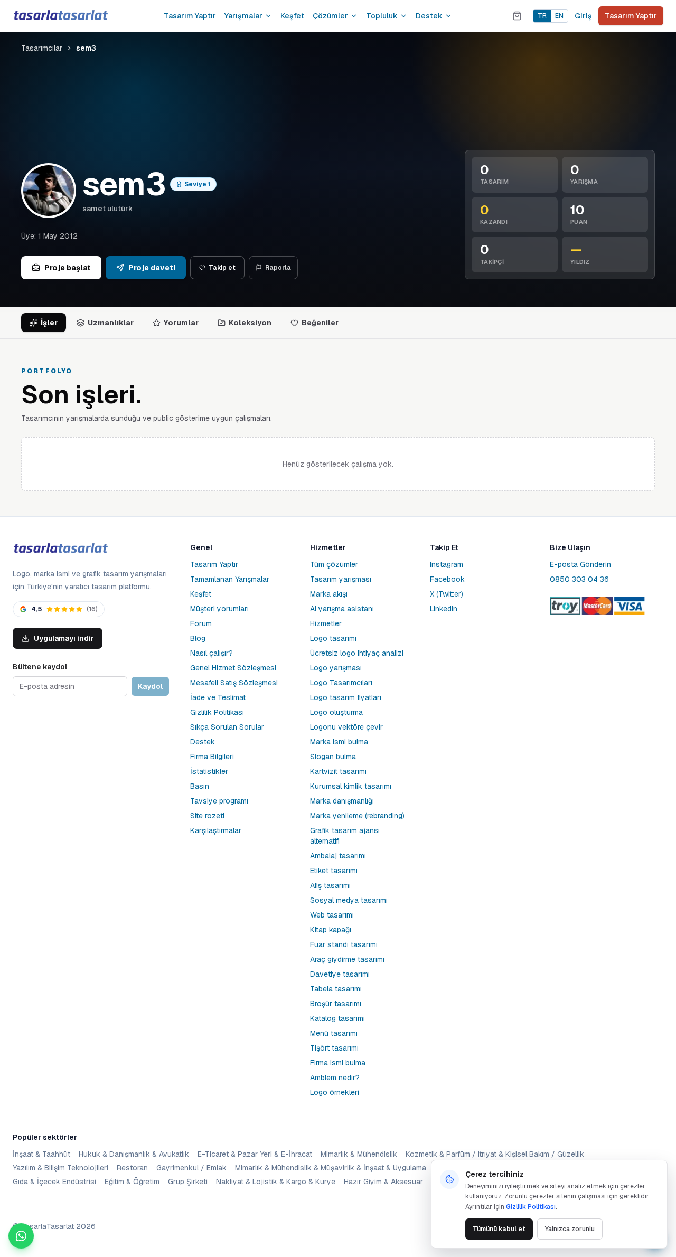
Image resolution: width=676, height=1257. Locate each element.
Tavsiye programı (219, 801)
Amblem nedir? (335, 1077)
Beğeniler (320, 322)
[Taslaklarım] (517, 15)
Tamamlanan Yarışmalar (229, 579)
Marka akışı (329, 594)
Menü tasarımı (334, 1033)
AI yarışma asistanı (342, 608)
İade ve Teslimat (218, 697)
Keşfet (292, 16)
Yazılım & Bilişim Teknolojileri (60, 1168)
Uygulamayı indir (64, 638)
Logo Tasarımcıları (341, 682)
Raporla (278, 267)
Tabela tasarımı (336, 989)
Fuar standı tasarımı (344, 944)
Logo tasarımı (333, 638)
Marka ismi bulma (339, 741)
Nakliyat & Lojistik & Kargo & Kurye (275, 1181)
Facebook (447, 579)
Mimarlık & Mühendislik (359, 1154)
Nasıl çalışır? (211, 653)
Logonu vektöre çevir (346, 727)
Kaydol (150, 686)
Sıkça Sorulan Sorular (227, 727)
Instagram (446, 564)
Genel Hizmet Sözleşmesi (233, 668)
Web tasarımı (332, 915)
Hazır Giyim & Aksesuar (383, 1181)
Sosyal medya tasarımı (349, 900)
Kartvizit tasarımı (338, 771)
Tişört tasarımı (334, 1048)
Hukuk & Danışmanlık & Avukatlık (134, 1154)
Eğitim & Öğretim (132, 1181)
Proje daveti (151, 267)
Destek (429, 16)
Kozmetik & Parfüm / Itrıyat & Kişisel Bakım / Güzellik (495, 1154)
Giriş (583, 16)
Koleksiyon (250, 322)
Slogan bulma (333, 756)
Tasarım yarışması (340, 579)
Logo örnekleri (334, 1092)
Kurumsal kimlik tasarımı (350, 786)
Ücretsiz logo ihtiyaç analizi (356, 653)
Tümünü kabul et (499, 1229)
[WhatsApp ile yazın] (21, 1236)
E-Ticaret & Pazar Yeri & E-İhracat (255, 1154)
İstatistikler (209, 771)
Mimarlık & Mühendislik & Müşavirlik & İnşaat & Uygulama (330, 1168)
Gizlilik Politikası (217, 712)
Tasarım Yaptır (190, 16)
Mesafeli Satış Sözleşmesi (234, 682)
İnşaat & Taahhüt (41, 1154)
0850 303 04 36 (579, 579)
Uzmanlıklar (111, 322)
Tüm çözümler (334, 564)
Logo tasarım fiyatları (345, 697)
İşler (49, 322)
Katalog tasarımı (337, 1018)
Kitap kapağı (330, 929)
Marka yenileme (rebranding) (357, 815)
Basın (199, 786)
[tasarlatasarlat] (60, 15)
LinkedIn (443, 608)
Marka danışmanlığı (342, 801)
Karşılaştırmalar (215, 830)
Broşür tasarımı (335, 1003)
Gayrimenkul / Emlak (191, 1168)
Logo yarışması (336, 668)
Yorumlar (181, 322)
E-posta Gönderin (580, 564)
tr (542, 16)
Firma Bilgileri (212, 756)
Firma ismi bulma (337, 1062)
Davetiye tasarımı (340, 974)
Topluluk (382, 16)
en (559, 16)
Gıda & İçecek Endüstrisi (54, 1181)
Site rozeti (207, 815)
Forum (201, 623)
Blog (197, 638)
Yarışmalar (243, 16)
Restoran (132, 1168)
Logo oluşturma (336, 712)
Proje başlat (67, 267)
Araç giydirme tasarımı (347, 959)
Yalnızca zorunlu (570, 1229)
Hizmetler (326, 623)
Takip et (222, 267)
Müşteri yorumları (219, 608)
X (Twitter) (446, 594)
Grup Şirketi (188, 1181)
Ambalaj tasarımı (338, 856)
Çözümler (330, 16)
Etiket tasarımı (334, 870)
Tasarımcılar (41, 48)
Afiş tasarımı (330, 885)
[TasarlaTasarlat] (60, 548)
